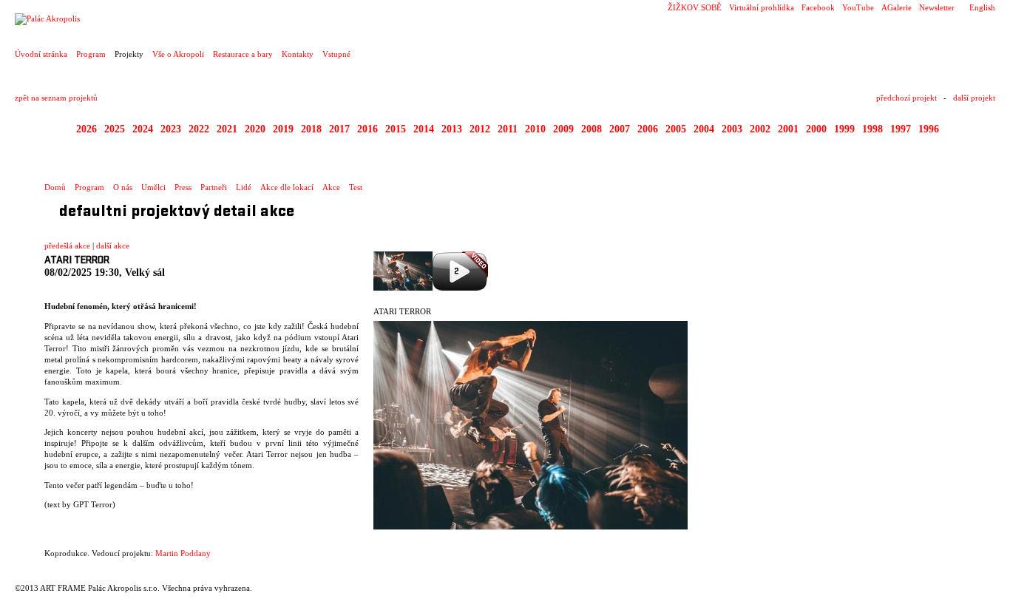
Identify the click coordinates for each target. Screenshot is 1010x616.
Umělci (153, 187)
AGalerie (896, 7)
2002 (760, 129)
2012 (480, 129)
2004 (704, 129)
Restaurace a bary (243, 54)
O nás (122, 187)
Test (355, 187)
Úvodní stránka (41, 54)
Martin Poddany (183, 553)
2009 (563, 129)
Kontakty (297, 54)
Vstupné (336, 54)
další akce (112, 245)
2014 (423, 129)
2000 (816, 129)
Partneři (213, 187)
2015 (395, 129)
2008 (591, 129)
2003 (732, 129)
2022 (199, 129)
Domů (55, 187)
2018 (311, 129)
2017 (339, 129)
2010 (535, 129)
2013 (451, 129)
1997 (900, 129)
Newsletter (937, 7)
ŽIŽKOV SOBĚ (695, 7)
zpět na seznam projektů (56, 97)
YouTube (858, 7)
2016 (367, 129)
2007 (619, 129)
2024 (142, 129)
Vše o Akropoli (178, 54)
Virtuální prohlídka (761, 7)
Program (91, 54)
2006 (647, 129)
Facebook (818, 7)
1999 (844, 129)
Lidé (243, 187)
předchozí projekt (906, 97)
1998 (872, 129)
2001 (788, 129)
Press (183, 187)
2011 (508, 129)
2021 (227, 129)
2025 (114, 129)
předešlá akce (67, 245)
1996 (928, 129)
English (982, 7)
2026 (86, 129)
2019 (283, 129)
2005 (675, 129)
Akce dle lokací (286, 187)
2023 (170, 129)
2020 (255, 129)
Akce (331, 187)
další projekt (974, 97)
